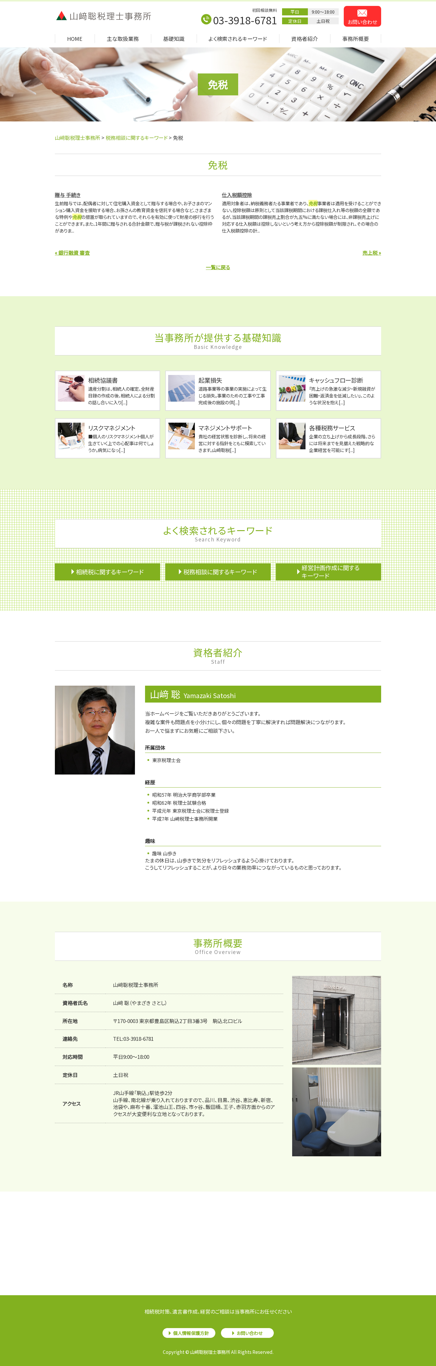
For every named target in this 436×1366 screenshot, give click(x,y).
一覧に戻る (218, 267)
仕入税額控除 (237, 194)
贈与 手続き (68, 194)
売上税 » (371, 252)
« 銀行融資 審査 (72, 252)
